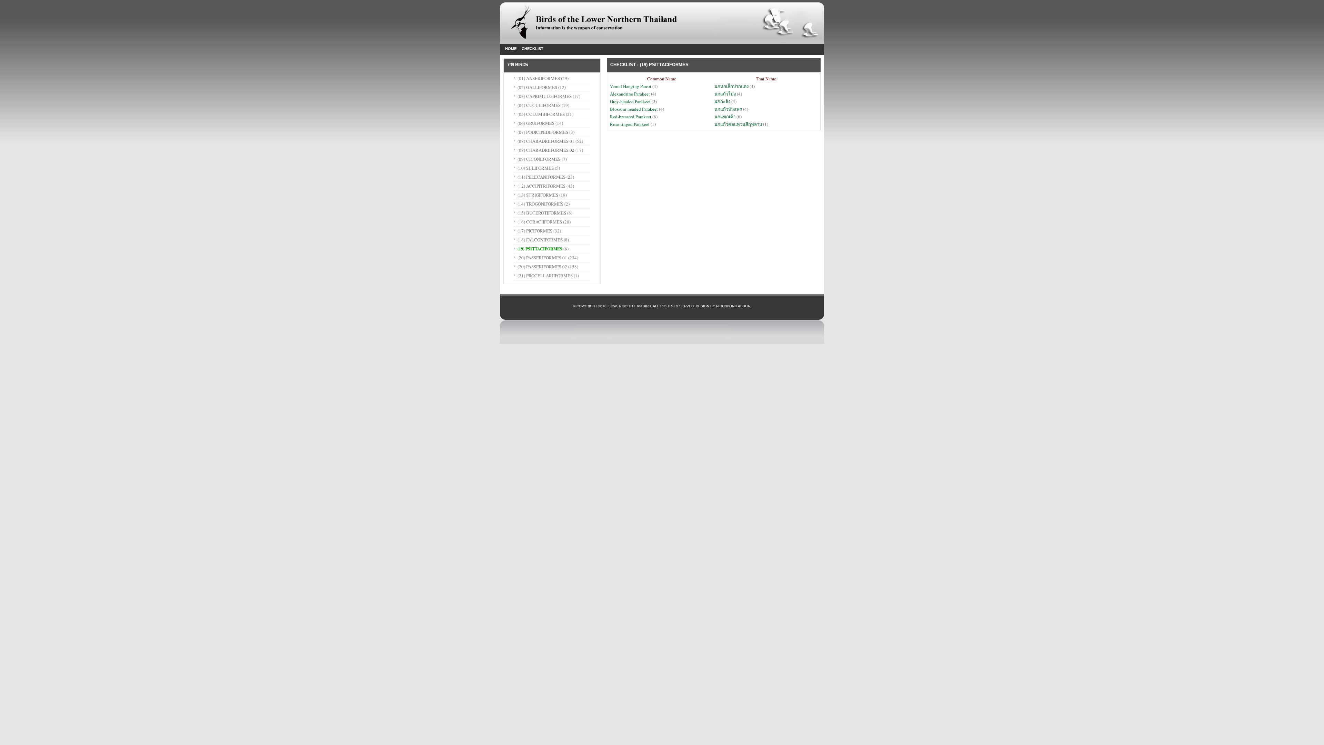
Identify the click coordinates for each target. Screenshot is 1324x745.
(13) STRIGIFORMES (538, 195)
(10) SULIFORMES (536, 168)
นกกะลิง (722, 101)
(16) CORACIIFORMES (540, 222)
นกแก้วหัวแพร (728, 109)
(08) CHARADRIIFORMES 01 (546, 141)
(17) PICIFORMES (535, 231)
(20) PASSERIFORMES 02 (542, 267)
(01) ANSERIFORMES (539, 78)
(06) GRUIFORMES (536, 123)
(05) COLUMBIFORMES (541, 114)
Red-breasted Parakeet (630, 116)
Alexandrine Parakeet (630, 94)
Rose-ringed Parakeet (630, 124)
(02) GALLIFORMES (537, 87)
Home (510, 49)
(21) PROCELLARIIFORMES (545, 275)
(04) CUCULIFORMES (539, 105)
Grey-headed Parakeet (631, 101)
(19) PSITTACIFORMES (540, 249)
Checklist (532, 49)
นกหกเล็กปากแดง (731, 86)
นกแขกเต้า (724, 116)
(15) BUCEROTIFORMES (542, 213)
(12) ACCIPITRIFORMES (541, 186)
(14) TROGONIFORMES (540, 204)
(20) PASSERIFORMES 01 (542, 258)
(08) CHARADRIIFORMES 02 (546, 150)
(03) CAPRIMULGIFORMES (545, 96)
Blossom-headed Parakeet (634, 109)
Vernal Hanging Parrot (631, 86)
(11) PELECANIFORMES (541, 177)
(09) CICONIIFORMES (539, 159)
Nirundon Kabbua (733, 306)
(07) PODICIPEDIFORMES (543, 132)
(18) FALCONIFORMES (540, 240)
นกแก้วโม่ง (725, 94)
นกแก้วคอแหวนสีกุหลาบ (738, 124)
